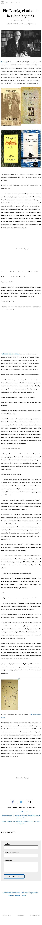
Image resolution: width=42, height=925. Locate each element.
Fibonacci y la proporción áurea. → (30, 894)
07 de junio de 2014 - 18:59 (20, 20)
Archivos (21, 915)
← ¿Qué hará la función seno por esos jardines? (11, 894)
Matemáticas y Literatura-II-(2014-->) (21, 24)
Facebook (13, 802)
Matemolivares (13, 2)
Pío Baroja (4, 62)
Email (29, 802)
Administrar (35, 915)
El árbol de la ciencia (10, 354)
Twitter (21, 802)
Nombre (7, 844)
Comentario (8, 861)
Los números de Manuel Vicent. (21, 812)
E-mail (11, 852)
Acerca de (7, 915)
